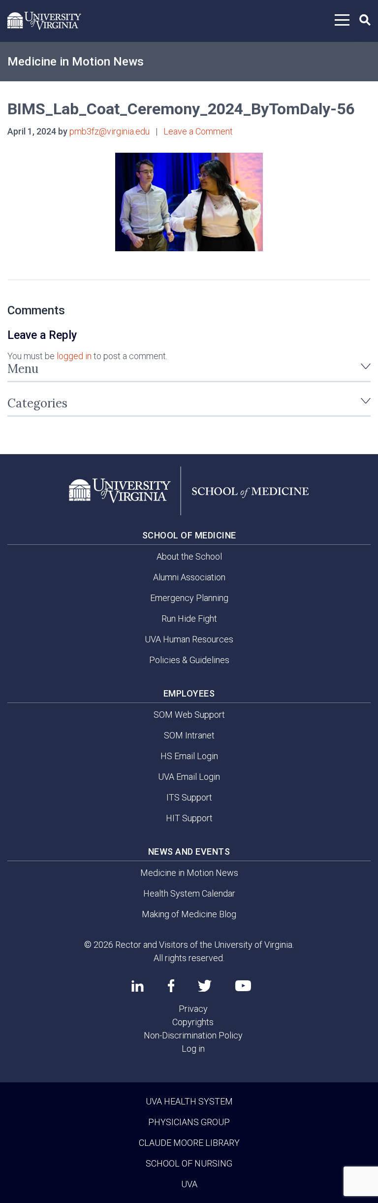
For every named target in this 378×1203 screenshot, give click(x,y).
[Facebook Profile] (171, 985)
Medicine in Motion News (75, 61)
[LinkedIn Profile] (137, 986)
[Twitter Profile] (205, 986)
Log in (193, 1048)
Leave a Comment (198, 131)
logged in (74, 356)
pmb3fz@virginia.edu (109, 131)
